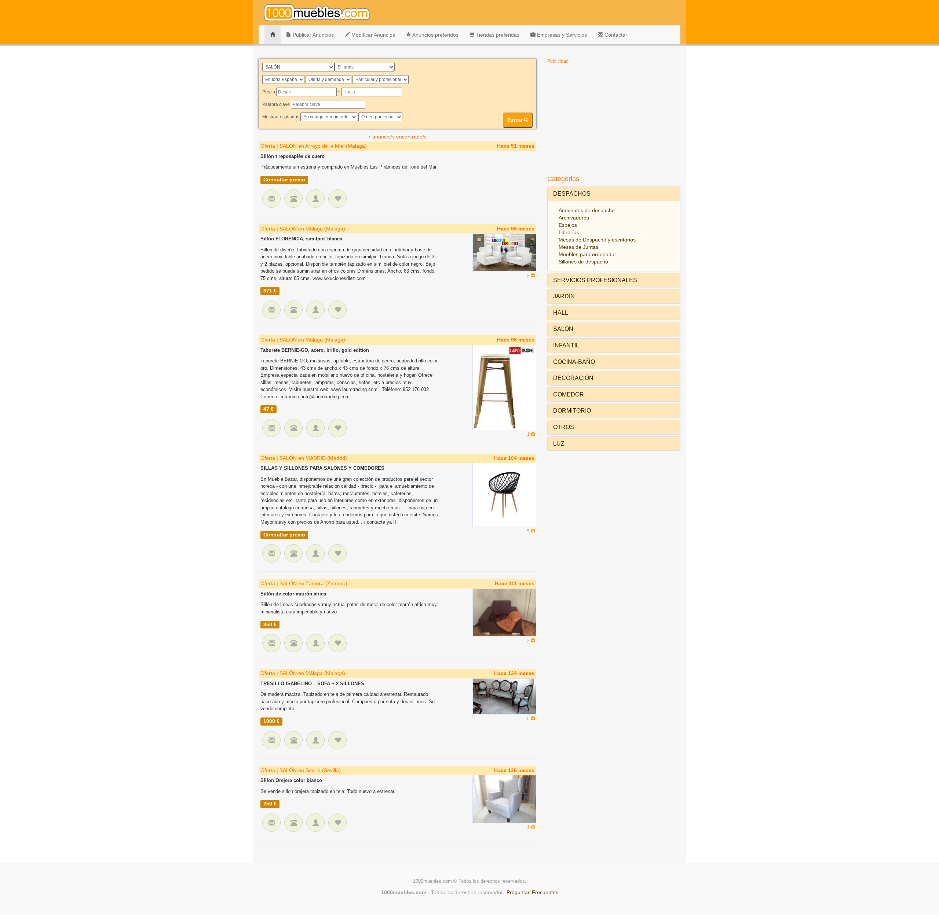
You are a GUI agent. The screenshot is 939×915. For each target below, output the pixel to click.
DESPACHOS (572, 194)
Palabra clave (276, 104)
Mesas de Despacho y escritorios (597, 240)
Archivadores (574, 218)
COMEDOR (568, 394)
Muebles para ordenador (587, 254)
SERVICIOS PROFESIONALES (595, 280)
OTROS (563, 427)
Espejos (568, 225)
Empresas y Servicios (561, 35)
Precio (268, 92)
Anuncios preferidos (434, 35)
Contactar (615, 35)
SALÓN (563, 329)
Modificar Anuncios (372, 35)
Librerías (569, 232)
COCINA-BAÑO (574, 362)
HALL (560, 313)
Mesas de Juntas (578, 247)
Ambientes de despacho (587, 210)
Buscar (515, 120)
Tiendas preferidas (497, 35)
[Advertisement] (613, 118)
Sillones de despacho (583, 262)
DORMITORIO (572, 410)
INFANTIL (566, 345)
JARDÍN (564, 296)
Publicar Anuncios (312, 35)
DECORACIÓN (573, 378)
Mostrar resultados (280, 116)
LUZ (559, 443)
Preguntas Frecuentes (532, 892)
